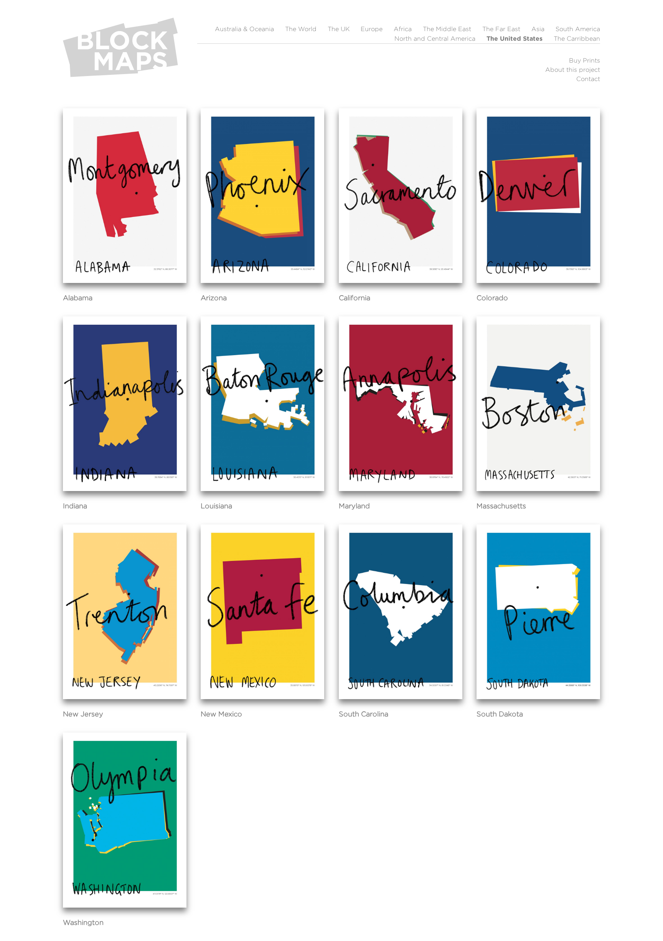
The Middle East (447, 29)
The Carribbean (577, 38)
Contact (588, 79)
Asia (537, 29)
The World (301, 29)
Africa (403, 29)
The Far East (501, 29)
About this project (572, 69)
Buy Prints (584, 60)
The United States (515, 38)
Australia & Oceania (244, 29)
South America (578, 29)
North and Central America (434, 38)
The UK (339, 29)
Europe (372, 29)
